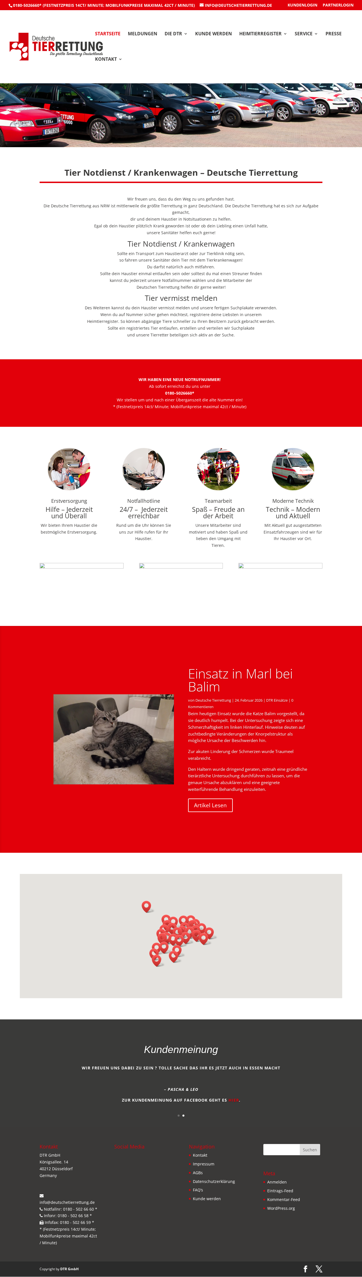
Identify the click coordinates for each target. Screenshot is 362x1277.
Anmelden (277, 1182)
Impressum (203, 1164)
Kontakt (106, 59)
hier (234, 1100)
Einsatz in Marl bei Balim (240, 680)
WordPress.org (281, 1208)
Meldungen (142, 34)
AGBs (198, 1172)
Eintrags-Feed (280, 1190)
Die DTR (173, 34)
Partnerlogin (338, 5)
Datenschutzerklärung (214, 1181)
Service (304, 34)
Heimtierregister (260, 34)
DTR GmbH (69, 1269)
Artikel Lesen (210, 805)
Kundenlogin (302, 5)
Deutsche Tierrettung (213, 700)
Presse (334, 34)
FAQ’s (198, 1190)
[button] (148, 907)
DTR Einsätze (277, 700)
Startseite (107, 34)
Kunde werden (213, 34)
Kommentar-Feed (283, 1199)
